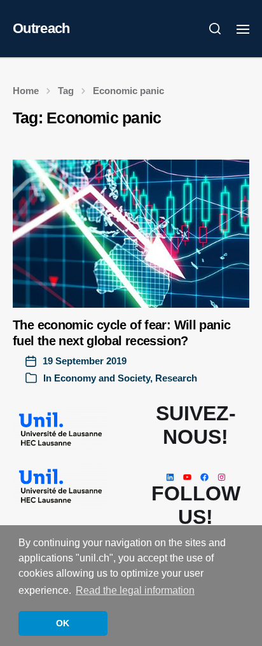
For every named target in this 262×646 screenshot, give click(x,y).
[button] (215, 28)
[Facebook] (204, 477)
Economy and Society (102, 378)
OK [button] (62, 623)
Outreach (41, 29)
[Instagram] (221, 477)
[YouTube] (187, 477)
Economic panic (128, 90)
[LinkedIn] (170, 477)
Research (176, 378)
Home (26, 90)
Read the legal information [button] (135, 590)
